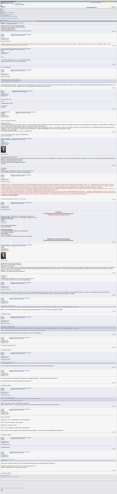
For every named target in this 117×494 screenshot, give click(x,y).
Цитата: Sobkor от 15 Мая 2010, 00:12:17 (8, 459)
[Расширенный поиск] (91, 7)
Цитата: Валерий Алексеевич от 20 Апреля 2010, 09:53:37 (11, 79)
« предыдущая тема (4, 18)
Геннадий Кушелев (5, 138)
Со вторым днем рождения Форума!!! (14, 23)
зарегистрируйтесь (16, 3)
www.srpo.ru (3, 222)
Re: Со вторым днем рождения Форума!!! (21, 34)
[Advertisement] (58, 484)
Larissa (2, 298)
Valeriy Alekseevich (5, 48)
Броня (2, 90)
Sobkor (2, 34)
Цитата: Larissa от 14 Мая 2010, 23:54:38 (8, 397)
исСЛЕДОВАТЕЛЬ (5, 112)
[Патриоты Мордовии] (2, 101)
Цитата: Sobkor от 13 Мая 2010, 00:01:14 (8, 305)
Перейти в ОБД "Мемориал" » (108, 2)
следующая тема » (14, 18)
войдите (8, 3)
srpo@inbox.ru (4, 221)
